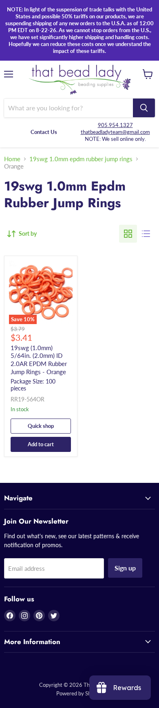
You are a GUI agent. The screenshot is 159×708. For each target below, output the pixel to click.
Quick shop (41, 426)
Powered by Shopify (79, 693)
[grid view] (128, 234)
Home (12, 159)
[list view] (146, 234)
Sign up (125, 568)
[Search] (144, 108)
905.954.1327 (115, 125)
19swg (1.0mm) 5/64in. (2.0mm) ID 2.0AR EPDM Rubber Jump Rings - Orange (39, 359)
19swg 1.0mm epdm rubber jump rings (80, 159)
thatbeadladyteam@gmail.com (115, 132)
